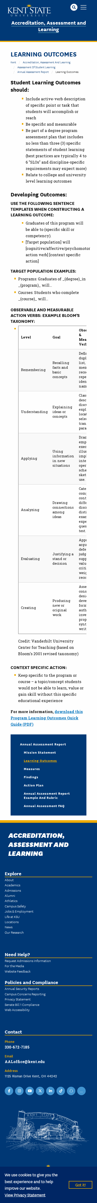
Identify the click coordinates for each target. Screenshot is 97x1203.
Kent (13, 62)
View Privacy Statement (25, 1195)
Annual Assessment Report (33, 71)
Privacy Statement (18, 999)
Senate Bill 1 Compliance (22, 1004)
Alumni (10, 895)
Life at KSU (12, 916)
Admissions (13, 890)
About (9, 879)
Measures (32, 769)
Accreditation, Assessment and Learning (48, 26)
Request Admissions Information (28, 960)
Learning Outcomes (40, 760)
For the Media (14, 965)
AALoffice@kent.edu (25, 1061)
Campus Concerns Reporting (25, 993)
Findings (31, 777)
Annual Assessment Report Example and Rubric (47, 795)
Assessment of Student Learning (36, 67)
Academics (12, 884)
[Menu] (83, 8)
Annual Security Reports (22, 988)
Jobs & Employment (19, 911)
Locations (12, 921)
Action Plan (34, 785)
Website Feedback (18, 971)
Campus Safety (15, 906)
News (8, 926)
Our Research (14, 932)
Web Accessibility (17, 1009)
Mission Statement (40, 752)
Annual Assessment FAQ (44, 806)
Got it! (80, 1185)
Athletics (11, 900)
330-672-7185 (17, 1047)
